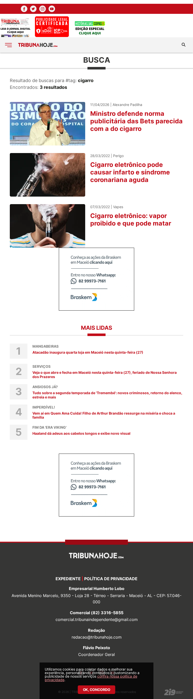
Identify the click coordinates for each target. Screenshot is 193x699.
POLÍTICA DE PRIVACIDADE (110, 578)
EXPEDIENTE (68, 578)
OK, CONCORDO (96, 689)
